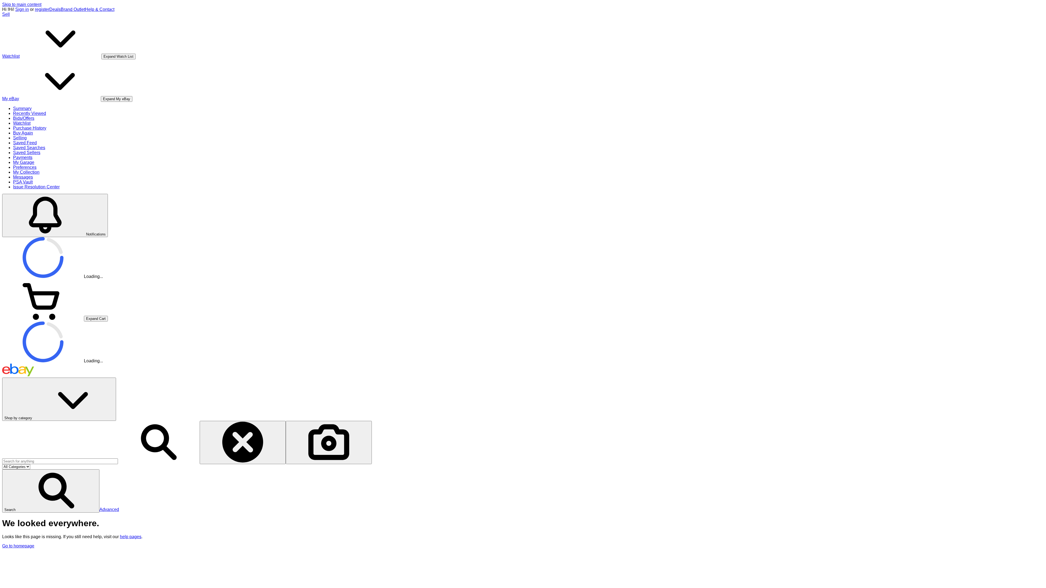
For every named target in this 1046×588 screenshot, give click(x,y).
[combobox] (60, 461)
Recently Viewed (29, 113)
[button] (50, 491)
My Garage (23, 162)
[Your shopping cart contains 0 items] (43, 318)
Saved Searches (29, 147)
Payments (22, 157)
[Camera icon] (329, 442)
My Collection (26, 172)
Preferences (25, 167)
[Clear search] (243, 442)
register (42, 9)
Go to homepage (18, 546)
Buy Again (23, 133)
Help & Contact (99, 9)
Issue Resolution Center (36, 187)
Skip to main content (21, 4)
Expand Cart (96, 319)
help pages (130, 536)
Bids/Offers (23, 118)
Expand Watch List (118, 56)
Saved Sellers (26, 152)
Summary (22, 108)
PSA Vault (23, 182)
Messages (23, 177)
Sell (6, 14)
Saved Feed (25, 142)
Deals (55, 9)
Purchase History (29, 128)
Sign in (22, 9)
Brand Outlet (73, 9)
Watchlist (22, 123)
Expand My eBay (116, 99)
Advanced (109, 509)
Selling (20, 138)
